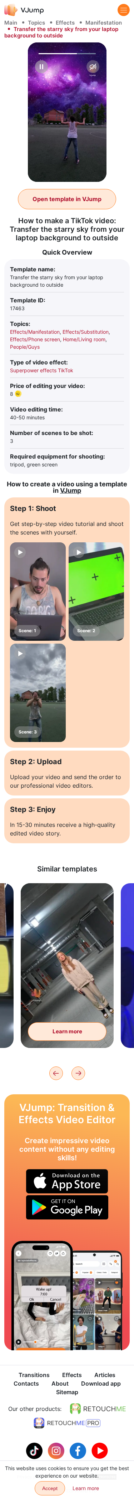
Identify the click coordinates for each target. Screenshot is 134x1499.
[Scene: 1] (38, 591)
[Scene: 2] (96, 591)
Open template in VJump (67, 199)
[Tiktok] (35, 1450)
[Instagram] (57, 1450)
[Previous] (56, 1073)
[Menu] (124, 10)
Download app (101, 1383)
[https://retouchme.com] (98, 1408)
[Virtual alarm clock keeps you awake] (42, 1295)
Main (10, 22)
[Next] (78, 1073)
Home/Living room (84, 339)
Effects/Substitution (86, 332)
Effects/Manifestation (35, 332)
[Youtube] (99, 1450)
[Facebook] (79, 1450)
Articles (104, 1374)
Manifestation (103, 22)
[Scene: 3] (38, 693)
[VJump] (24, 10)
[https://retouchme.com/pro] (67, 1423)
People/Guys (25, 347)
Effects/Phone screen (35, 339)
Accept (50, 1488)
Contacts (26, 1383)
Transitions (34, 1374)
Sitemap (67, 1392)
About (60, 1383)
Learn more (67, 1031)
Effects (65, 22)
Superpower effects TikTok (41, 370)
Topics (36, 22)
